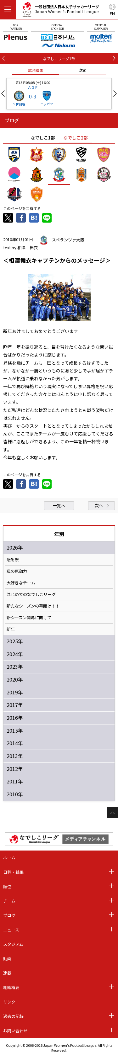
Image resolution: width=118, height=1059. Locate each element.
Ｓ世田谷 (19, 104)
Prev (3, 93)
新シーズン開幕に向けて (29, 617)
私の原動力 (17, 571)
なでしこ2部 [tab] (75, 137)
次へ (99, 505)
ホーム (9, 858)
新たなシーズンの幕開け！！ (33, 606)
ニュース (11, 930)
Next (115, 93)
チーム (9, 901)
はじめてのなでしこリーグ (31, 594)
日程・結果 (13, 872)
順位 (7, 886)
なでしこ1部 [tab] (43, 137)
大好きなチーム (21, 582)
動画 (7, 959)
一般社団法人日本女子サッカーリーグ (67, 9)
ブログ (9, 915)
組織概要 (11, 987)
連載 (7, 973)
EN (112, 13)
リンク (9, 1002)
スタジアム (13, 944)
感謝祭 (13, 559)
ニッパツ (46, 104)
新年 (11, 629)
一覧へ (59, 505)
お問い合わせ (15, 1031)
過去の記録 (13, 1016)
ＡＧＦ (33, 87)
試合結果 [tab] (35, 70)
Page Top (112, 812)
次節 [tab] (83, 70)
